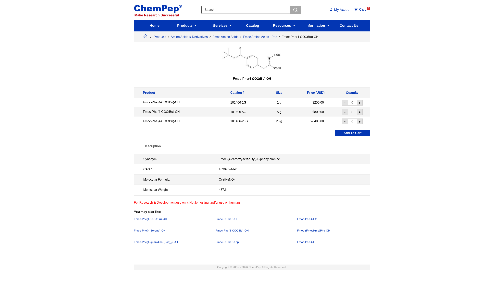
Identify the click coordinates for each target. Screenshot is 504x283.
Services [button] (220, 26)
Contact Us (349, 26)
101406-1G (238, 102)
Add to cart (352, 133)
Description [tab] (152, 146)
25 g (279, 121)
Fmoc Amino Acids (225, 37)
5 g (279, 111)
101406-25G (239, 121)
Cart (364, 9)
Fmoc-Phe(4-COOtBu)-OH (161, 102)
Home (154, 26)
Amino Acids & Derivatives (189, 37)
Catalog (252, 26)
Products (185, 26)
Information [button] (315, 26)
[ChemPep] (158, 9)
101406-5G (238, 111)
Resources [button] (282, 26)
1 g (279, 102)
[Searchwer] (295, 10)
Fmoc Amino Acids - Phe (260, 37)
